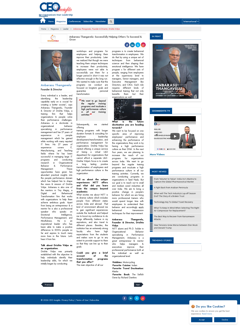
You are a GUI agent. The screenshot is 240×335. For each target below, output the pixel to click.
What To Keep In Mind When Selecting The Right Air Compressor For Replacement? (176, 209)
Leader (66, 29)
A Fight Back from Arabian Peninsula (171, 187)
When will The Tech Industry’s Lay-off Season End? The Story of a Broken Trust (175, 194)
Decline (225, 319)
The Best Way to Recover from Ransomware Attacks (174, 218)
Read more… (208, 313)
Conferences (74, 21)
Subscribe (88, 21)
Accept (201, 319)
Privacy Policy (68, 300)
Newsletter (101, 21)
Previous (48, 284)
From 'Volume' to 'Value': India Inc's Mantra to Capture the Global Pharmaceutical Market (175, 180)
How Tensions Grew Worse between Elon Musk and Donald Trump (176, 226)
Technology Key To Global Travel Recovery (173, 202)
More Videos (157, 154)
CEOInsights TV (161, 110)
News (51, 21)
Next (138, 284)
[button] (43, 20)
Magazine (61, 21)
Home (43, 29)
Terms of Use (82, 300)
